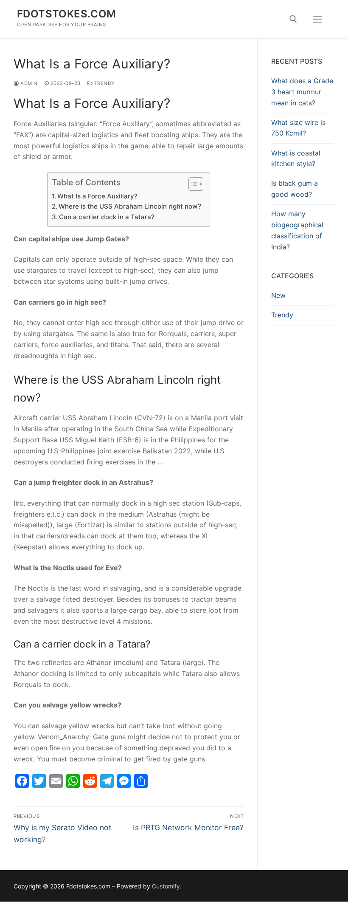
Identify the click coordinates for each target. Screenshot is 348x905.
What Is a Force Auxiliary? (97, 196)
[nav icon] (317, 19)
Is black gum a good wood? (294, 188)
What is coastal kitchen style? (295, 158)
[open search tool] (293, 19)
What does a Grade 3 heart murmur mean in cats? (302, 91)
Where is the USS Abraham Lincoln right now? (130, 206)
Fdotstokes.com (66, 14)
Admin (28, 83)
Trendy (104, 83)
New (278, 295)
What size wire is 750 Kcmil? (298, 128)
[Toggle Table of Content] (191, 184)
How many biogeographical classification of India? (297, 230)
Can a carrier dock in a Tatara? (106, 217)
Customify (166, 886)
